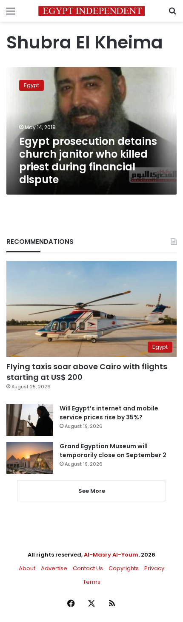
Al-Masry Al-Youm (111, 555)
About (27, 568)
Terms (91, 582)
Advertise (54, 568)
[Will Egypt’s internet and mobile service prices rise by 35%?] (29, 420)
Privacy (154, 568)
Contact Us (88, 568)
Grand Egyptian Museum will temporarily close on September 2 (113, 450)
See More (91, 491)
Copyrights (124, 568)
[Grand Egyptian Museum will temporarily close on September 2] (29, 458)
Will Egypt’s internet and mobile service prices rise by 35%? (109, 412)
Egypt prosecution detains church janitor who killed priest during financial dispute (88, 160)
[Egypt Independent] (91, 11)
